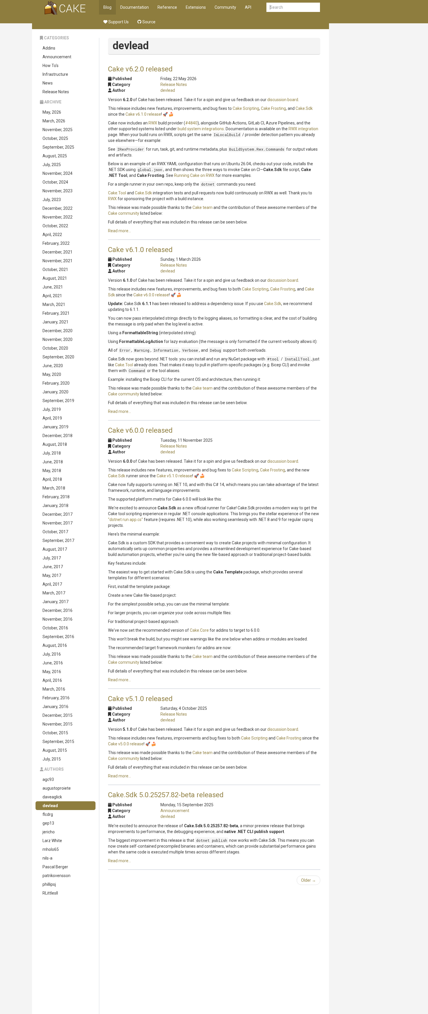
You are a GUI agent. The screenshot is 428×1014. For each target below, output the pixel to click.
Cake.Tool (117, 193)
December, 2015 (57, 715)
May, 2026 (52, 112)
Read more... (119, 230)
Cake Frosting (273, 108)
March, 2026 (54, 121)
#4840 (191, 123)
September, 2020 (58, 357)
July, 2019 (52, 409)
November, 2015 (57, 724)
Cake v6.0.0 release (151, 295)
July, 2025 (52, 164)
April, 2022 (52, 234)
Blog (107, 7)
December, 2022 (57, 208)
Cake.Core (199, 630)
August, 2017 (55, 549)
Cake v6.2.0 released (140, 69)
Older (308, 880)
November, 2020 (57, 339)
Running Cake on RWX (194, 175)
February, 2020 (56, 383)
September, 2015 (58, 741)
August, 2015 (55, 750)
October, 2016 (55, 628)
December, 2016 (57, 610)
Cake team (202, 207)
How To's (51, 65)
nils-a (47, 858)
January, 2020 (55, 392)
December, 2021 (57, 252)
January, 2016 (55, 706)
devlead (50, 805)
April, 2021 (52, 295)
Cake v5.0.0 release (126, 744)
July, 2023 (52, 199)
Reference (167, 7)
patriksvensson (56, 875)
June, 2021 (53, 287)
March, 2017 (54, 593)
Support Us (118, 22)
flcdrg (48, 814)
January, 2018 (55, 505)
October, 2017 (55, 531)
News (48, 83)
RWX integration (303, 128)
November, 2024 (57, 173)
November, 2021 (57, 260)
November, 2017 (57, 523)
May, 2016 (52, 671)
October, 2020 (55, 348)
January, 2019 (55, 427)
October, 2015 (55, 732)
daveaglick (52, 797)
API (248, 7)
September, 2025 (58, 147)
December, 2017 (57, 514)
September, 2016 (58, 636)
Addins (49, 48)
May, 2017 (52, 575)
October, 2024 (55, 182)
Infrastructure (55, 74)
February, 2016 (56, 698)
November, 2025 (57, 129)
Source (148, 22)
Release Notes (56, 91)
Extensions (196, 7)
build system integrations (201, 128)
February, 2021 (56, 313)
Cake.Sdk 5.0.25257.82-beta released (166, 795)
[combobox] (293, 7)
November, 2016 (57, 619)
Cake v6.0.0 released (140, 430)
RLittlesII (50, 893)
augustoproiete (57, 788)
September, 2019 (58, 400)
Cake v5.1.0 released (140, 699)
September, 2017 (58, 540)
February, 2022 (56, 243)
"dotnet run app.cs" (125, 519)
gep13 (48, 823)
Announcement (57, 56)
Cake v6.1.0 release (143, 114)
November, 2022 (57, 217)
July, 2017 (52, 558)
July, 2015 (52, 759)
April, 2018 (52, 479)
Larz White (52, 840)
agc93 (48, 779)
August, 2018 (55, 444)
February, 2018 (56, 496)
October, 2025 (55, 138)
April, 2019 (52, 418)
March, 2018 (54, 488)
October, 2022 (55, 225)
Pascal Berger (55, 867)
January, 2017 (55, 601)
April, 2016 (52, 680)
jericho (49, 832)
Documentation (134, 7)
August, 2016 (55, 645)
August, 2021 (55, 278)
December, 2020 (57, 330)
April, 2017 (52, 584)
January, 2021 (55, 322)
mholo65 (51, 849)
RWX (152, 123)
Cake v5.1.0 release (174, 475)
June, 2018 (53, 462)
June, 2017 (53, 566)
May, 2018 (52, 470)
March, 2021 (54, 304)
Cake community (123, 213)
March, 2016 (54, 689)
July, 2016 (52, 654)
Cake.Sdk (304, 108)
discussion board (282, 99)
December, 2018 (57, 435)
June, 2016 (53, 663)
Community (225, 7)
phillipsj (49, 884)
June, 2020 (53, 365)
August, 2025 (55, 156)
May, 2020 (52, 374)
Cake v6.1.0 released (140, 250)
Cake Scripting (246, 108)
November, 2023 (57, 191)
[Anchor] (176, 68)
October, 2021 (55, 269)
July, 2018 (52, 453)
